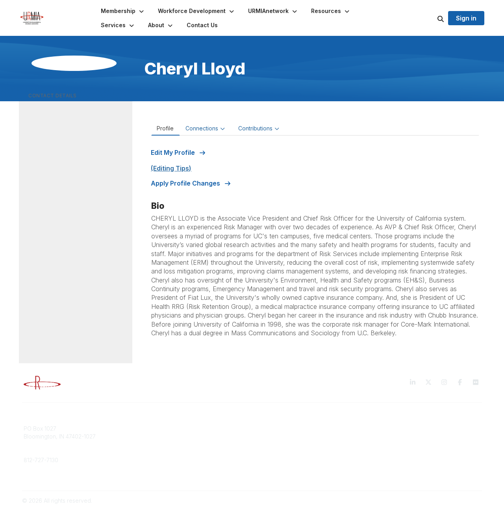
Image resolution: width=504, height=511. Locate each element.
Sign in (466, 18)
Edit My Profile (173, 152)
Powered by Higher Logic (448, 500)
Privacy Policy (391, 428)
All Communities (277, 428)
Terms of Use (390, 436)
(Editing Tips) (171, 168)
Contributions (255, 128)
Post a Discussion (279, 436)
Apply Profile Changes (186, 183)
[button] (123, 11)
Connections (201, 128)
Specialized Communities (289, 443)
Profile (165, 128)
